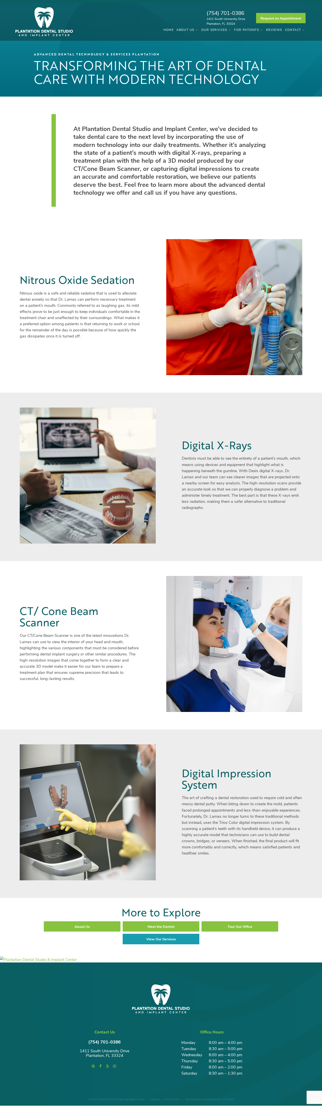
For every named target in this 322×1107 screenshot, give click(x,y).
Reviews (274, 30)
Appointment (280, 18)
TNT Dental (227, 1099)
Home (168, 30)
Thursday (189, 1060)
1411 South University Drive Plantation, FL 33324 (226, 21)
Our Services (214, 30)
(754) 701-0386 (225, 12)
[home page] (44, 21)
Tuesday (188, 1048)
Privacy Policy (172, 1099)
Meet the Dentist (161, 926)
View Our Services (161, 939)
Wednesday (191, 1054)
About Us (185, 30)
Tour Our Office (240, 926)
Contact (293, 30)
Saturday (189, 1073)
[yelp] (107, 1066)
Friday (186, 1067)
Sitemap (154, 1099)
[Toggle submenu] (196, 29)
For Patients (246, 30)
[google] (93, 1066)
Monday (188, 1042)
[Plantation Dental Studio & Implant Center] (161, 959)
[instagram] (114, 1066)
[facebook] (100, 1066)
